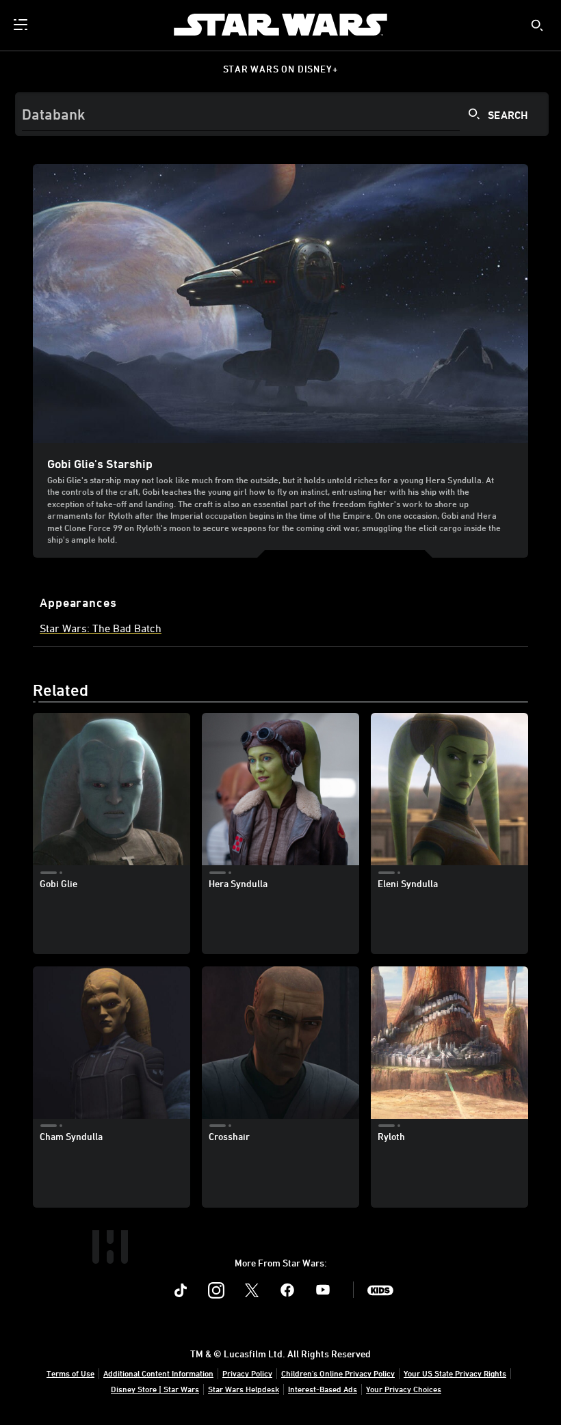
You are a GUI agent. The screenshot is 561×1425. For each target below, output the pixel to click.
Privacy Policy (247, 1373)
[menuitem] (21, 24)
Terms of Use (70, 1373)
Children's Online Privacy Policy (338, 1373)
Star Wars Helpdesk (243, 1389)
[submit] (537, 25)
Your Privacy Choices (403, 1389)
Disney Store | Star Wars (155, 1389)
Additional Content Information (158, 1373)
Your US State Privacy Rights (455, 1373)
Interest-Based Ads (322, 1389)
